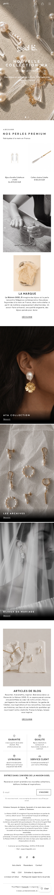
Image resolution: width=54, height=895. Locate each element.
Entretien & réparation (33, 872)
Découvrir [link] (27, 317)
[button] (35, 4)
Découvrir (6, 419)
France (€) (25, 887)
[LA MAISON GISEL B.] (6, 4)
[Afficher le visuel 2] (28, 117)
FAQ (13, 872)
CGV (20, 872)
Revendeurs (28, 865)
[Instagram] (20, 857)
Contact (39, 865)
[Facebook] (27, 857)
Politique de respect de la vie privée (36, 877)
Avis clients (16, 865)
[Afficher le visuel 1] (25, 117)
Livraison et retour (11, 877)
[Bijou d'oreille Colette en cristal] (14, 157)
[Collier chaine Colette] (39, 157)
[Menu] (47, 4)
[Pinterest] (33, 857)
